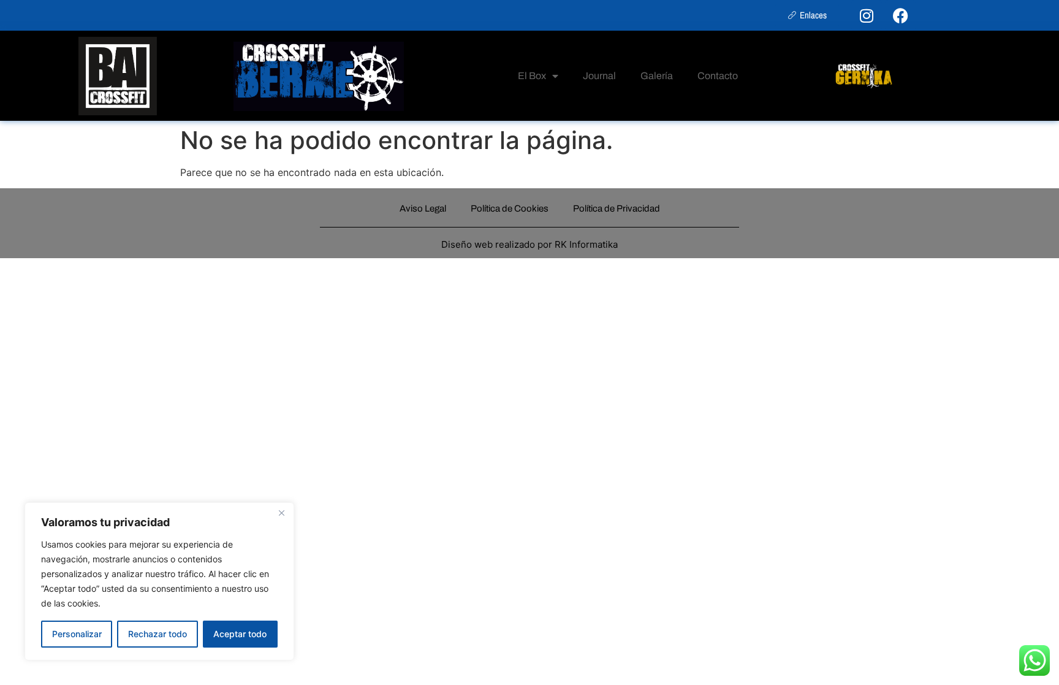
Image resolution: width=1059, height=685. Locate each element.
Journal (599, 76)
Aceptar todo (240, 634)
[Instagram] (866, 15)
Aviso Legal (423, 208)
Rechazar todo (157, 634)
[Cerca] (281, 512)
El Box (532, 76)
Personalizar (77, 634)
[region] (159, 581)
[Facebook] (900, 15)
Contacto (717, 76)
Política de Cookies (509, 208)
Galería (656, 76)
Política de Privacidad (616, 208)
